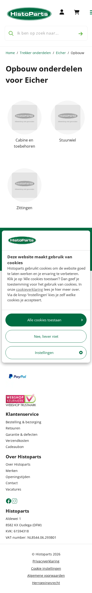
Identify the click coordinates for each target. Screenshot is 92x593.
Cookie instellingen (46, 568)
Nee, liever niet (46, 336)
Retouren (13, 428)
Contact (12, 483)
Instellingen (44, 352)
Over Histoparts (18, 464)
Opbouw (77, 53)
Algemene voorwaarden (46, 575)
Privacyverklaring (46, 561)
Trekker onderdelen (35, 53)
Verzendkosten (17, 440)
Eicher (61, 53)
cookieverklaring (29, 289)
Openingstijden (18, 477)
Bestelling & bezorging (23, 422)
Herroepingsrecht (46, 583)
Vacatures (13, 489)
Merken (12, 470)
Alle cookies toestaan (44, 320)
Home (10, 53)
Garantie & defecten (22, 434)
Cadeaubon (15, 446)
